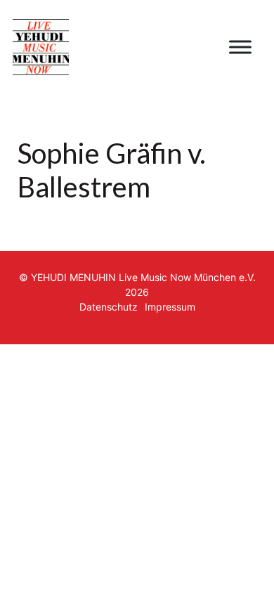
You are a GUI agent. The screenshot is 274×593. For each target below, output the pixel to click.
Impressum (170, 307)
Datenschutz (108, 307)
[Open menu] (240, 47)
